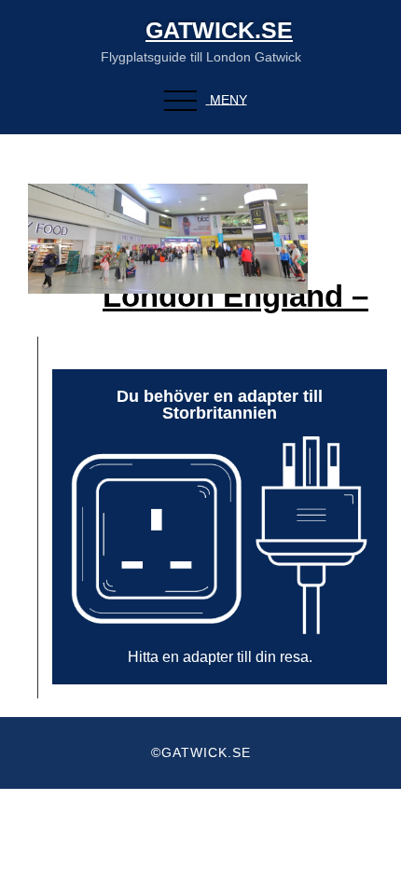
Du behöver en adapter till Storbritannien (220, 405)
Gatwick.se (219, 30)
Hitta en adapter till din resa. (220, 657)
